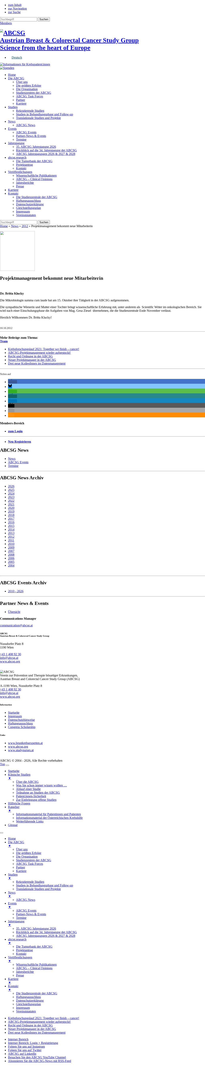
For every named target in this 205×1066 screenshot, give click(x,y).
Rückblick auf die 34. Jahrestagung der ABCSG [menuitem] (46, 932)
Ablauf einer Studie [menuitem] (28, 789)
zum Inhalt (14, 5)
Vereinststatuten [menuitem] (26, 1011)
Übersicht (14, 611)
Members (6, 23)
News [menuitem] (11, 894)
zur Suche (14, 12)
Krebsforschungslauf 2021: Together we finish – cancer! (43, 349)
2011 (11, 540)
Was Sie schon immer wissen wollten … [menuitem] (41, 785)
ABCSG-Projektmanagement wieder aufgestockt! (39, 352)
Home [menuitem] (12, 838)
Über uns (22, 82)
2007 (11, 551)
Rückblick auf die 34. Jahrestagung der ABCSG (46, 150)
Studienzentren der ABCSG (33, 92)
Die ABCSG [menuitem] (16, 843)
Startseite (13, 712)
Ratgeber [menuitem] (13, 808)
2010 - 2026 (15, 591)
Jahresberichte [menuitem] (25, 971)
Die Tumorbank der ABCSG (34, 161)
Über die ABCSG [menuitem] (27, 781)
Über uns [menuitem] (22, 849)
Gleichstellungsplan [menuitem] (28, 1004)
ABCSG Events (26, 132)
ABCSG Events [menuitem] (26, 910)
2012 (25, 226)
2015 (11, 526)
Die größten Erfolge (28, 85)
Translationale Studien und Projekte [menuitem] (38, 889)
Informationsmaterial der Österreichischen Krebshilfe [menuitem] (49, 817)
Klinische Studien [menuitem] (19, 776)
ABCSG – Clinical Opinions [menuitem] (34, 968)
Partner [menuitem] (20, 867)
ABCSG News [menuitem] (25, 899)
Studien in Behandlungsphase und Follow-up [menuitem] (44, 885)
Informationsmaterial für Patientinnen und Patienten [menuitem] (48, 814)
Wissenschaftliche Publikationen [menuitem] (36, 964)
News (11, 121)
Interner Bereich (18, 1039)
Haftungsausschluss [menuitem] (28, 997)
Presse (20, 186)
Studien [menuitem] (13, 876)
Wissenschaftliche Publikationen (36, 175)
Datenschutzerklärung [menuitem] (30, 1000)
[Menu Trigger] (7, 765)
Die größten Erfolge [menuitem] (28, 853)
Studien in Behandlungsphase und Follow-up (44, 114)
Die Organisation (27, 89)
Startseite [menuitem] (13, 771)
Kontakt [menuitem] (21, 953)
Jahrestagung (16, 143)
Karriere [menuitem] (21, 871)
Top (2, 764)
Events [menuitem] (12, 905)
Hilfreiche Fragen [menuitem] (19, 803)
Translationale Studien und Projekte (38, 118)
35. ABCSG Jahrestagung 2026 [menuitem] (36, 928)
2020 (11, 508)
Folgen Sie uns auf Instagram (26, 1046)
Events (12, 128)
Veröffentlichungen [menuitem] (20, 959)
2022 (11, 500)
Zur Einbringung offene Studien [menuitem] (36, 799)
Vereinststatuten (26, 215)
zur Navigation (17, 8)
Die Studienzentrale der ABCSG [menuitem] (36, 993)
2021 (11, 504)
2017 (11, 518)
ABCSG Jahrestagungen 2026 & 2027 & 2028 (45, 154)
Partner (20, 100)
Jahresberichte (25, 182)
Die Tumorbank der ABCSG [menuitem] (34, 946)
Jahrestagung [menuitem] (16, 923)
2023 (11, 497)
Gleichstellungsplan (28, 208)
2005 (11, 561)
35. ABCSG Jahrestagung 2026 (36, 146)
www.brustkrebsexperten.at (25, 743)
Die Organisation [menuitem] (27, 856)
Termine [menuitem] (21, 917)
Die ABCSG (16, 78)
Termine (21, 139)
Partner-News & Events (31, 136)
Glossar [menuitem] (13, 825)
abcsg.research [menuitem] (17, 941)
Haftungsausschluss (28, 200)
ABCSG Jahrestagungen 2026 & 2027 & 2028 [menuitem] (45, 935)
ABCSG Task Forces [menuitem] (29, 863)
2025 (11, 490)
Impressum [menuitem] (23, 1007)
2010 (11, 543)
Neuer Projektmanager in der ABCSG (32, 360)
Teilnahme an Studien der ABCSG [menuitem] (38, 792)
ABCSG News (25, 125)
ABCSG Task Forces (29, 96)
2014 (11, 529)
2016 (11, 522)
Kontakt (21, 168)
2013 (11, 533)
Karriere (21, 103)
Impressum (23, 211)
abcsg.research (17, 157)
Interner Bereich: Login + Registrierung (33, 1043)
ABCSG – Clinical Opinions (34, 179)
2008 (11, 554)
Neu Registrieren (19, 441)
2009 (11, 547)
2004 (11, 565)
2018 (11, 515)
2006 (11, 558)
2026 (11, 486)
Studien (13, 107)
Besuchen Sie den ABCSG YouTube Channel (37, 1057)
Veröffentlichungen (20, 172)
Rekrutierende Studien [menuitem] (30, 881)
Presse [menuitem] (20, 975)
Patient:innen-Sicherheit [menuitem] (31, 796)
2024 (11, 493)
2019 (11, 511)
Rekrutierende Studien (30, 110)
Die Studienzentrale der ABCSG (36, 197)
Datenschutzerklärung (30, 204)
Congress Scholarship (21, 727)
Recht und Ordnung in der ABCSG (30, 356)
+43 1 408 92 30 (10, 654)
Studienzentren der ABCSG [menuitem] (33, 860)
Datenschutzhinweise (21, 719)
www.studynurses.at (21, 750)
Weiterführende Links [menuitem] (29, 821)
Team (4, 341)
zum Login (15, 431)
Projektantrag (24, 164)
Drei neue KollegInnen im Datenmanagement (36, 363)
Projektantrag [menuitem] (24, 950)
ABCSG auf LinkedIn (22, 1053)
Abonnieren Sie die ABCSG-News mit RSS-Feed (39, 1061)
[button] (12, 382)
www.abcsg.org (10, 661)
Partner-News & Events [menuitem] (31, 914)
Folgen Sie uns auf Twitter (24, 1050)
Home (12, 74)
